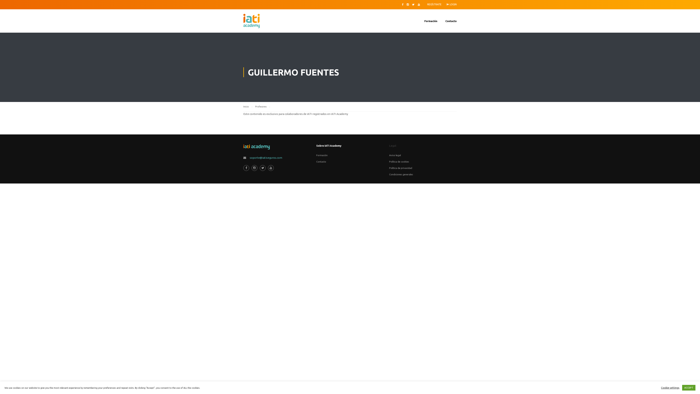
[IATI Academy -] (251, 23)
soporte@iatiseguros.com (266, 157)
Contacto (451, 21)
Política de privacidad (400, 168)
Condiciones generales (401, 174)
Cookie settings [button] (670, 387)
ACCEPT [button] (688, 387)
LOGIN (453, 4)
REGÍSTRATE (434, 4)
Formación (430, 21)
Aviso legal (395, 155)
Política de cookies (399, 161)
